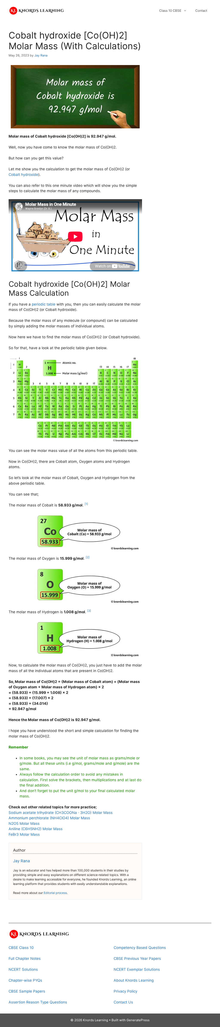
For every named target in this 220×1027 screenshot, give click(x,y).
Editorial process (55, 893)
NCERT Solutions (23, 969)
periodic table (43, 304)
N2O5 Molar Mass (24, 823)
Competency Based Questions (140, 947)
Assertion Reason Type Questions (38, 1002)
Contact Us (123, 1002)
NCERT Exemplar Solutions (137, 969)
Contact (201, 11)
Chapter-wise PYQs (25, 980)
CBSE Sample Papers (27, 991)
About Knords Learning (134, 980)
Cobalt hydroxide (23, 174)
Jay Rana (21, 861)
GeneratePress (138, 1020)
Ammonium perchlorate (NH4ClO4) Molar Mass (49, 818)
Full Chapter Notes (25, 958)
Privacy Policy (125, 991)
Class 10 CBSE (170, 11)
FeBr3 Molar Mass (24, 834)
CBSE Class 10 (21, 947)
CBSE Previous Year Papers (137, 958)
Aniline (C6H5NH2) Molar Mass (36, 829)
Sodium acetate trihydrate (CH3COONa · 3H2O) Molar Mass (61, 812)
